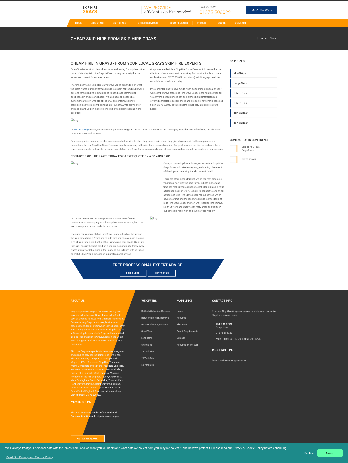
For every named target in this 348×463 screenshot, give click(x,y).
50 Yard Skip (147, 365)
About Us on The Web (187, 345)
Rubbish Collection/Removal (155, 311)
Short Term (146, 331)
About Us (181, 318)
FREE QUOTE (132, 273)
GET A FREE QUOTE (262, 10)
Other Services (148, 23)
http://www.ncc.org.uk (108, 416)
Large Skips (241, 83)
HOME (78, 23)
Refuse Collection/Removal (155, 318)
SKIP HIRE (89, 10)
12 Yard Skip (241, 123)
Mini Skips (240, 73)
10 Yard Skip (241, 113)
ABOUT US (97, 23)
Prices (201, 23)
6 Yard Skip (240, 93)
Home (263, 38)
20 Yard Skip (147, 358)
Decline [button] (309, 453)
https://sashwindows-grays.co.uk (229, 360)
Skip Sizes (120, 23)
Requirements (178, 23)
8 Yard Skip (240, 103)
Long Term (146, 338)
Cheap (273, 38)
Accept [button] (330, 453)
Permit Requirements (187, 331)
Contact (240, 23)
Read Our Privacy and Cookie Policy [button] (29, 457)
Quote (222, 23)
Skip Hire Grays (82, 129)
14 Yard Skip (147, 351)
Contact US (162, 273)
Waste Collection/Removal (154, 324)
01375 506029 (215, 12)
